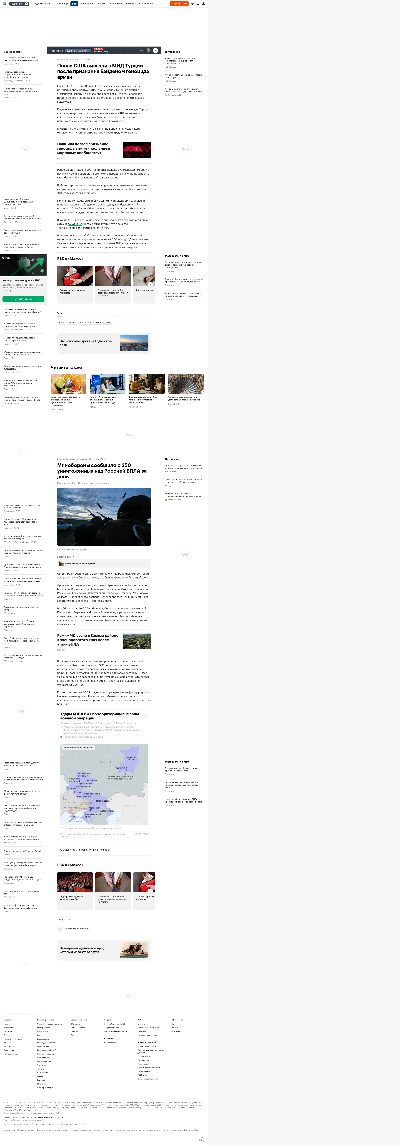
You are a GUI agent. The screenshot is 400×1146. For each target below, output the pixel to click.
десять (74, 620)
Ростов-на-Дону (44, 1061)
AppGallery (176, 1031)
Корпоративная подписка (115, 1031)
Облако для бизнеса (147, 1046)
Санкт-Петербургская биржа (50, 1117)
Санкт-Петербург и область (49, 1023)
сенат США (75, 223)
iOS (172, 1023)
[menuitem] (42, 3)
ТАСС (100, 665)
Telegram (75, 1031)
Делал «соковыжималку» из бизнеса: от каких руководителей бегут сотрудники (65, 401)
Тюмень (40, 1068)
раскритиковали (122, 185)
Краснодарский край (46, 1050)
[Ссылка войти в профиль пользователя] (203, 3)
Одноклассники (78, 1027)
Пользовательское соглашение (85, 1129)
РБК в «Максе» (70, 258)
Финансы (8, 1042)
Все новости (12, 52)
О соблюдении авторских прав (52, 1129)
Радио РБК (16, 4)
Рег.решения (143, 1060)
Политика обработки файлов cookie (180, 1129)
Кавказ (40, 1076)
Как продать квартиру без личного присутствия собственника (143, 400)
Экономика (9, 63)
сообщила (106, 577)
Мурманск (41, 1083)
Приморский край (45, 1087)
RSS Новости (110, 1042)
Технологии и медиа (13, 1038)
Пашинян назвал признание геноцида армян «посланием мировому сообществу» (83, 148)
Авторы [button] (61, 919)
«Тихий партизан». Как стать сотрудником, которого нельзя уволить (184, 494)
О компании (143, 1023)
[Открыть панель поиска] (198, 4)
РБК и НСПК (9, 371)
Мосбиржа (31, 1117)
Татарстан (41, 1065)
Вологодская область (46, 1042)
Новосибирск (43, 1031)
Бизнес (7, 1035)
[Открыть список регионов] (192, 4)
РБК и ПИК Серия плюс (14, 329)
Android (174, 1027)
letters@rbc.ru (29, 1109)
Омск (39, 1035)
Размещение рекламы (147, 1035)
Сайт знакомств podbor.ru (149, 1067)
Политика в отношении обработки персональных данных (132, 1129)
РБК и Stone (9, 896)
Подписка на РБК (111, 1027)
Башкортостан (43, 1038)
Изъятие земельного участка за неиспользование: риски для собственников (180, 60)
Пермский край (44, 1057)
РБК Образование (12, 1053)
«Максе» (104, 849)
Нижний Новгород (45, 1053)
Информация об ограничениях (19, 1129)
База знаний (9, 1050)
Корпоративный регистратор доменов (151, 1051)
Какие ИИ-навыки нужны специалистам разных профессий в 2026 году (103, 400)
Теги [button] (59, 313)
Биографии (9, 1046)
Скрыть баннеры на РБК (114, 1023)
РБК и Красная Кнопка (13, 660)
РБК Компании (171, 66)
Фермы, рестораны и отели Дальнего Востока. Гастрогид (184, 398)
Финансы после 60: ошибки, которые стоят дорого (183, 76)
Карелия (41, 1080)
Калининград (43, 1046)
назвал (80, 169)
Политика (8, 97)
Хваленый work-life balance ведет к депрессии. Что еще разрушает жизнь (183, 90)
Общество (8, 221)
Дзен (73, 1035)
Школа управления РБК (148, 1078)
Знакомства (143, 1063)
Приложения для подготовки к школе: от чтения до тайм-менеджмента (183, 480)
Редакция (142, 1031)
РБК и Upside (9, 612)
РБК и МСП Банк (11, 842)
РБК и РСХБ (174, 403)
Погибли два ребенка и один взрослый (113, 696)
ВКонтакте (75, 1023)
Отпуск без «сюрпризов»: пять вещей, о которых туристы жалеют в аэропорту (184, 466)
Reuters (62, 97)
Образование (57, 409)
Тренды (93, 406)
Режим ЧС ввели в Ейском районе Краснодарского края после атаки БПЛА (87, 640)
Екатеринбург (43, 1027)
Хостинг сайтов (144, 1056)
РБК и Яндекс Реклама (13, 80)
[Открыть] (23, 4)
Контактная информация (148, 1027)
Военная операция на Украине (72, 458)
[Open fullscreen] (145, 715)
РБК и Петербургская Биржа (16, 541)
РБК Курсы (142, 1075)
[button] (192, 4)
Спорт (7, 207)
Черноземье (42, 1072)
